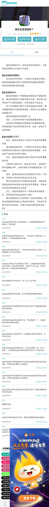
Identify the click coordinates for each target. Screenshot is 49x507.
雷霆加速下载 (8, 494)
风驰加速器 (7, 466)
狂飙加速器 (7, 486)
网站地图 (6, 454)
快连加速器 (7, 474)
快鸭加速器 (7, 478)
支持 (37, 228)
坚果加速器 (7, 458)
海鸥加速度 (7, 498)
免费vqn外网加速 (10, 462)
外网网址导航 (8, 482)
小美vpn (6, 490)
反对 (43, 228)
